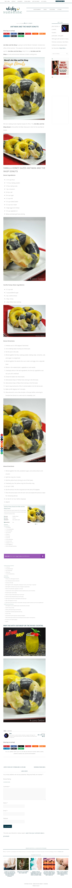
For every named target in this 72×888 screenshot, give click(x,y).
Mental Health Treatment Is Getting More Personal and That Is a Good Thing (36, 873)
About (5, 730)
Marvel (11, 751)
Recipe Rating (7, 779)
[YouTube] (42, 736)
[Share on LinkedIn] (2, 451)
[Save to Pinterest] (2, 435)
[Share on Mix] (2, 444)
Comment (6, 786)
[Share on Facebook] (2, 437)
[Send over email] (2, 453)
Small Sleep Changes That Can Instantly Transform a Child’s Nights (62, 873)
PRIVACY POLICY (36, 885)
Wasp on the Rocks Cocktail (31, 626)
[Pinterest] (44, 735)
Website (5, 818)
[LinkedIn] (41, 735)
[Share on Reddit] (2, 446)
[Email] (44, 736)
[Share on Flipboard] (2, 442)
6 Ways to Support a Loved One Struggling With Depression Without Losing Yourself (9, 874)
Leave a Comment (28, 23)
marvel (38, 751)
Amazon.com (60, 851)
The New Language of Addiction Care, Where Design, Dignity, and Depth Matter (49, 873)
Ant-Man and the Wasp (31, 751)
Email (5, 810)
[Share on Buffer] (2, 448)
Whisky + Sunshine (12, 10)
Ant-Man (23, 751)
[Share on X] (2, 439)
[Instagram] (42, 735)
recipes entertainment (30, 753)
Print (37, 524)
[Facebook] (38, 735)
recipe (15, 751)
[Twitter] (39, 735)
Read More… (62, 48)
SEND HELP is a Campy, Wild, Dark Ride (22, 872)
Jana (10, 733)
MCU (23, 753)
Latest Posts (9, 730)
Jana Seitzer (36, 883)
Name (5, 803)
